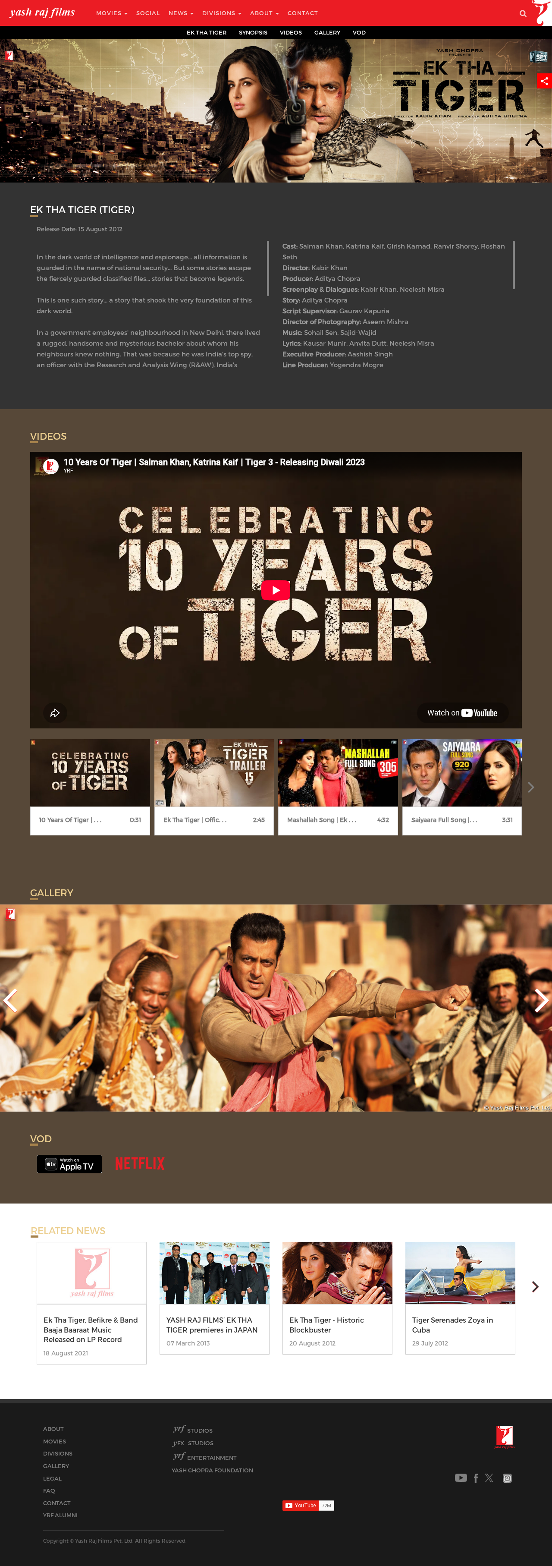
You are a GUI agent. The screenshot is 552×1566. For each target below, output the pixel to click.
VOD (359, 32)
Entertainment (212, 1457)
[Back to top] (524, 1540)
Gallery (327, 32)
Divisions (219, 12)
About (262, 12)
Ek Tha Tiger (206, 32)
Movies (109, 12)
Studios (200, 1430)
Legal (52, 1478)
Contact (303, 12)
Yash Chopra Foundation (212, 1470)
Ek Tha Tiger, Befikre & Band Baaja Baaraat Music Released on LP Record (91, 1330)
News (179, 12)
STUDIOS (195, 1443)
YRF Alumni (60, 1515)
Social (148, 12)
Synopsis (253, 32)
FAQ (49, 1490)
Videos (291, 32)
